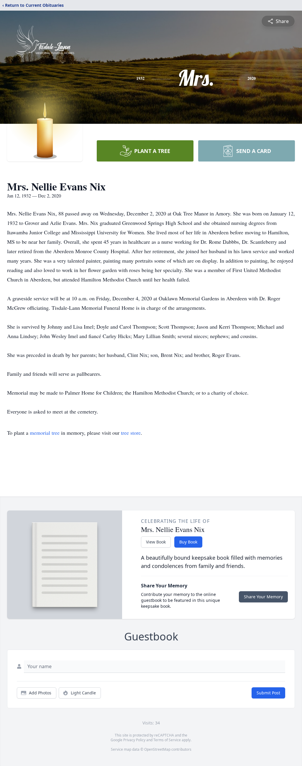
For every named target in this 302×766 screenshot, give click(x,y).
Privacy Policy (134, 739)
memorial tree (45, 432)
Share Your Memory (263, 596)
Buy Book (188, 542)
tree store (131, 432)
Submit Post (268, 693)
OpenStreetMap (157, 749)
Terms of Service (167, 739)
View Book (156, 542)
